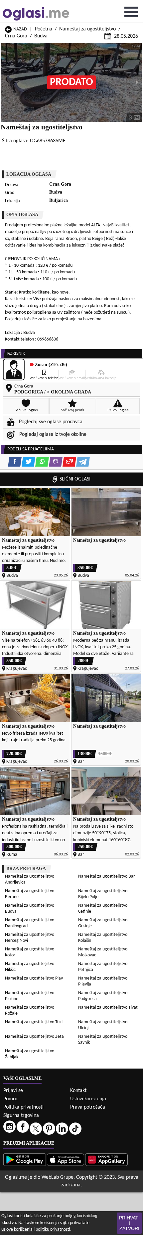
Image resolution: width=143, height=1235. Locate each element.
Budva (41, 36)
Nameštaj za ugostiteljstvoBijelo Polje (102, 894)
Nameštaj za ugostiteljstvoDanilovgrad (29, 923)
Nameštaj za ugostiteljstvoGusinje (102, 923)
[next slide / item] (137, 82)
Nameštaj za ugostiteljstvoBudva (29, 908)
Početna (43, 29)
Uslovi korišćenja (88, 1099)
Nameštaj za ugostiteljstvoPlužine (29, 995)
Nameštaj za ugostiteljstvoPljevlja (102, 981)
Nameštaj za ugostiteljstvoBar (106, 876)
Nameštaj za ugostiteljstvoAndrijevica (29, 879)
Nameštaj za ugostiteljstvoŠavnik (102, 1039)
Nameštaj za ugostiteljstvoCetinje (102, 908)
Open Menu (131, 12)
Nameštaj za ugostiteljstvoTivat (108, 1007)
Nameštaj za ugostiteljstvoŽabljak (29, 1054)
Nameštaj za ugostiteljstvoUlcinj (102, 1025)
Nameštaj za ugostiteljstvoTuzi (34, 1022)
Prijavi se (13, 1090)
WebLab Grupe (57, 1177)
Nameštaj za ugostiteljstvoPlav (34, 978)
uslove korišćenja (17, 1229)
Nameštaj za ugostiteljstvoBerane (29, 894)
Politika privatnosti (23, 1107)
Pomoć (10, 1099)
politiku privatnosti (53, 1229)
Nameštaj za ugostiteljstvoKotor (29, 952)
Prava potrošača (87, 1107)
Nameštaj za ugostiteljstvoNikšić (29, 966)
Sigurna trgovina (21, 1115)
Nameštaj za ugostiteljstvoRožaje (29, 1010)
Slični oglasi (75, 479)
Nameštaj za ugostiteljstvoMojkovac (102, 952)
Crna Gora (16, 36)
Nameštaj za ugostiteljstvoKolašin (102, 937)
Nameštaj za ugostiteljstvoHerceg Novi (29, 937)
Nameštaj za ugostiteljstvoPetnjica (102, 966)
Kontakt (78, 1090)
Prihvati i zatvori (129, 1223)
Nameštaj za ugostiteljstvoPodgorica (102, 995)
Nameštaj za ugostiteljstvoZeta (34, 1036)
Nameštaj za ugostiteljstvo (87, 29)
